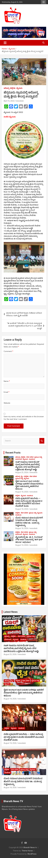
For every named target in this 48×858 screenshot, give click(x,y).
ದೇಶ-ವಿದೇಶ (29, 457)
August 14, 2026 (21, 545)
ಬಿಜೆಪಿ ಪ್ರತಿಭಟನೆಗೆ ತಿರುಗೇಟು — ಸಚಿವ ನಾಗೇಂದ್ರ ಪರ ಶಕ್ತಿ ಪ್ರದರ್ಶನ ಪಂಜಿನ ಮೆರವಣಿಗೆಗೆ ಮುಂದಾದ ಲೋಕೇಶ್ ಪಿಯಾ (28, 502)
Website (7, 403)
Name (7, 381)
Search (41, 441)
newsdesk (20, 101)
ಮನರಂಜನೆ (18, 459)
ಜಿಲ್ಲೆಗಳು (13, 88)
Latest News (11, 611)
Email (6, 392)
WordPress (31, 854)
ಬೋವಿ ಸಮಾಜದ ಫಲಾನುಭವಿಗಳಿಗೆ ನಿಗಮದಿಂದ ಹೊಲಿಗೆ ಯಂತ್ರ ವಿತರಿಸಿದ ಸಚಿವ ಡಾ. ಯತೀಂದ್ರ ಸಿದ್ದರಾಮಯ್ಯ (29, 521)
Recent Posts (13, 452)
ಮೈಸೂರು (19, 88)
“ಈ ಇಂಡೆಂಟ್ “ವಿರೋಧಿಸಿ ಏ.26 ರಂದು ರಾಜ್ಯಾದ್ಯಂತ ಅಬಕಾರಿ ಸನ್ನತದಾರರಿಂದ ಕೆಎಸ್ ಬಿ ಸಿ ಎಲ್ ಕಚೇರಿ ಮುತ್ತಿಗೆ (24, 326)
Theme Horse (27, 851)
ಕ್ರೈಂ (22, 476)
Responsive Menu (43, 2)
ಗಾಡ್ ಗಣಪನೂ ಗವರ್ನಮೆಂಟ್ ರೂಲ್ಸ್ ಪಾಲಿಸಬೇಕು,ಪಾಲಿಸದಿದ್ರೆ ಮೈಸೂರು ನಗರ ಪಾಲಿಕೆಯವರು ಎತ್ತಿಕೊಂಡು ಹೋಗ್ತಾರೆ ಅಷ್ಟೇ (27, 466)
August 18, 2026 (21, 492)
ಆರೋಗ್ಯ (6, 88)
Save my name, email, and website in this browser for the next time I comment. (24, 417)
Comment (8, 351)
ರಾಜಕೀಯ (32, 459)
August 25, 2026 (21, 472)
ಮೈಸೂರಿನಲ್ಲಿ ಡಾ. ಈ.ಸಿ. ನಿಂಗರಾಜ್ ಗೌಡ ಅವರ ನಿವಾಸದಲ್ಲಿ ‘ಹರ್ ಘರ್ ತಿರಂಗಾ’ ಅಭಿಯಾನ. (29, 539)
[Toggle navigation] (5, 43)
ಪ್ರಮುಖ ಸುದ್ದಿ (38, 457)
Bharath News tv (30, 847)
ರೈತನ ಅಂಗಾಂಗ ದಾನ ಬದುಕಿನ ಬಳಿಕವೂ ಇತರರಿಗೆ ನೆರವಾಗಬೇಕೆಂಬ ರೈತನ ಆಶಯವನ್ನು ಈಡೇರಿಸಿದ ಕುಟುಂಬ (29, 485)
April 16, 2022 (9, 101)
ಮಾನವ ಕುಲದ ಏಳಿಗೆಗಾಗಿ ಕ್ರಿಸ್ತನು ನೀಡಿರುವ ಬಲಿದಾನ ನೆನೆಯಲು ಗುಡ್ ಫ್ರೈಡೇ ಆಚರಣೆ (24, 314)
